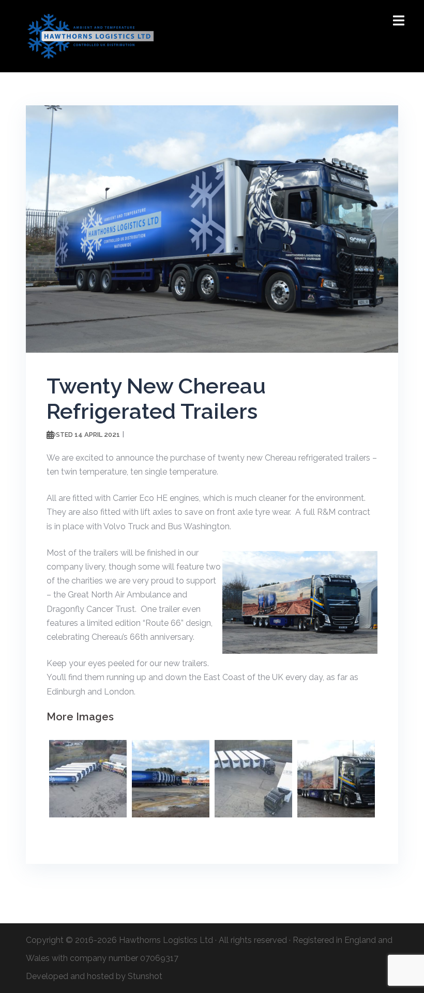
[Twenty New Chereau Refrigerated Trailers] (212, 228)
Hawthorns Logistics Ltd (166, 940)
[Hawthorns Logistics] (90, 35)
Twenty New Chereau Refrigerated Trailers (156, 398)
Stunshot (145, 976)
